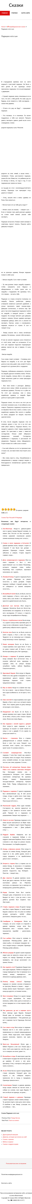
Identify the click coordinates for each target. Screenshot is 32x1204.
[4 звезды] (11, 509)
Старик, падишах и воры (11, 907)
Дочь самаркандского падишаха (14, 560)
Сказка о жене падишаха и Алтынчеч (16, 543)
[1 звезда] (2, 509)
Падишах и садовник (10, 791)
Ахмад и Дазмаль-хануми (11, 849)
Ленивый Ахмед (8, 577)
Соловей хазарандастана (12, 752)
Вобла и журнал (8, 1142)
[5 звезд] (14, 509)
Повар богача (15, 1118)
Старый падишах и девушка (13, 1097)
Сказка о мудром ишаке (10, 1144)
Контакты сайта (6, 1183)
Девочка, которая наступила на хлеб (15, 1137)
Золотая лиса (7, 632)
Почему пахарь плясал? (12, 981)
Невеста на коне (8, 820)
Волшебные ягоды (9, 1056)
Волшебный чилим (9, 593)
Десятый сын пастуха (11, 606)
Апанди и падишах (9, 656)
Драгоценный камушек (10, 1134)
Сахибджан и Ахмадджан (12, 921)
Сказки (16, 5)
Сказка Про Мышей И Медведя (11, 517)
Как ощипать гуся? (9, 967)
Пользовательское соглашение (16, 1163)
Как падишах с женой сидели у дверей (17, 724)
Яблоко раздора (8, 952)
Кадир (5, 892)
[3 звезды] (8, 509)
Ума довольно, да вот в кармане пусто (17, 1010)
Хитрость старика (9, 863)
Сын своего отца (8, 1027)
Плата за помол (14, 1120)
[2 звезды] (5, 509)
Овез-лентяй (7, 700)
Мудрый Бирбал (9, 834)
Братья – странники (10, 738)
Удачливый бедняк (9, 673)
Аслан (5, 1070)
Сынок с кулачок (8, 1139)
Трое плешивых (8, 996)
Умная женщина (8, 644)
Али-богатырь (7, 528)
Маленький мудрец (9, 805)
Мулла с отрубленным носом (12, 620)
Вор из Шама (7, 687)
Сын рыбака (7, 938)
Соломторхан (7, 1085)
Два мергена (7, 878)
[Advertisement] (16, 60)
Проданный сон (8, 712)
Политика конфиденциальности (11, 1174)
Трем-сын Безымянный (11, 1044)
